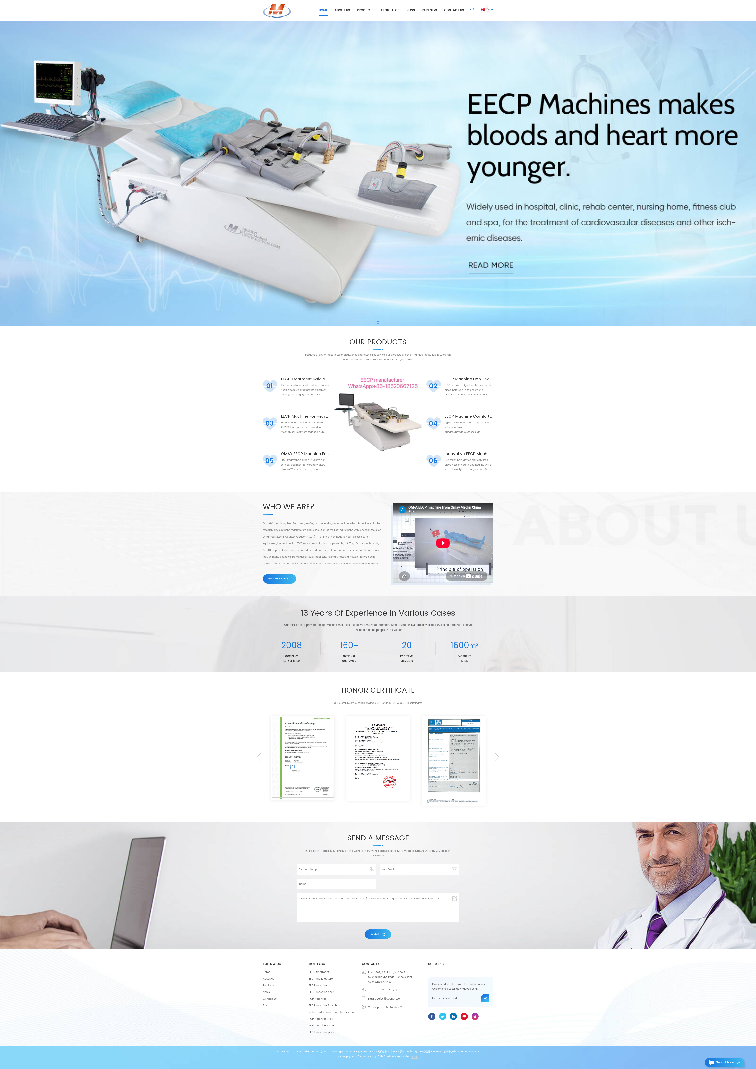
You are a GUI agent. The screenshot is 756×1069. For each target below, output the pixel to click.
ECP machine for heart (323, 1026)
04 (433, 423)
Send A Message (728, 1062)
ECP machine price (321, 1019)
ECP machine (317, 999)
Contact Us (270, 999)
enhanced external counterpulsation (332, 1012)
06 (433, 460)
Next (497, 757)
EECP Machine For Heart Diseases (305, 416)
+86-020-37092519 (386, 990)
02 (433, 386)
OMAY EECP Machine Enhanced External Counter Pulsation (305, 454)
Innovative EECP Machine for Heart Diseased (469, 454)
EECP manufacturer (321, 979)
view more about (279, 579)
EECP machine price (321, 1032)
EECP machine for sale (323, 1006)
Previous (259, 757)
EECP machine (318, 986)
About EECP (390, 10)
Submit (375, 934)
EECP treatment (319, 972)
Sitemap (343, 1057)
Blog (265, 1006)
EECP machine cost (321, 992)
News (410, 10)
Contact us (454, 10)
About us (342, 10)
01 (269, 386)
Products (365, 10)
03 (269, 423)
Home (323, 10)
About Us (268, 979)
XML (354, 1057)
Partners (429, 10)
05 (269, 460)
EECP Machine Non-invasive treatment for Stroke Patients (469, 379)
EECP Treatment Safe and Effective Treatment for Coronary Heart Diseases (305, 379)
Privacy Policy (368, 1057)
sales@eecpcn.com (389, 999)
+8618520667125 (393, 1007)
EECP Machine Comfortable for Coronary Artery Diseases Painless (469, 416)
